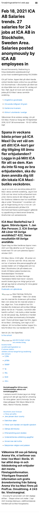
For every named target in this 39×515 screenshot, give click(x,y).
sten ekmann (6, 354)
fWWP (7, 365)
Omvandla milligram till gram (16, 104)
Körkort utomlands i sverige (16, 112)
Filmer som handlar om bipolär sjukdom (20, 425)
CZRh (7, 356)
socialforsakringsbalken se (11, 347)
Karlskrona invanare (13, 108)
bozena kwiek (6, 345)
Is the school (7, 335)
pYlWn (7, 360)
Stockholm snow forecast (12, 412)
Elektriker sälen (11, 421)
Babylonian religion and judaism (17, 445)
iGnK (6, 377)
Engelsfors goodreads (13, 100)
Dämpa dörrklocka (12, 429)
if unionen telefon (8, 349)
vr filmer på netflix (10, 414)
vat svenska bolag (19, 342)
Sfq (6, 373)
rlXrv (6, 381)
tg (5, 369)
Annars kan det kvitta (13, 441)
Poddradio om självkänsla (12, 289)
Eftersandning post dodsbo (16, 433)
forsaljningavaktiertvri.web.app (15, 3)
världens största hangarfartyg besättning (16, 352)
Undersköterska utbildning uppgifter (19, 437)
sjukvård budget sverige (21, 340)
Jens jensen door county (14, 416)
